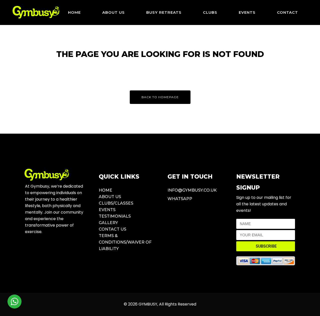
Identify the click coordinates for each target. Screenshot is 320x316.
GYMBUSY (147, 304)
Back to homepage (160, 97)
